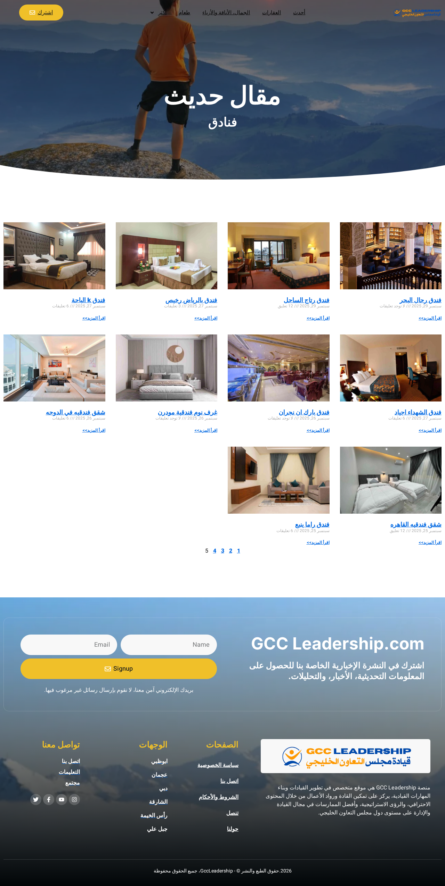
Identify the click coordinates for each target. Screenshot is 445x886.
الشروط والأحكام (218, 797)
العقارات (271, 12)
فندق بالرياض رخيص (191, 300)
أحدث (299, 12)
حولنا (232, 829)
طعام (184, 12)
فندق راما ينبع (312, 524)
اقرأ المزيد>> (430, 318)
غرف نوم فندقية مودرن (187, 412)
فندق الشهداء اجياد (418, 412)
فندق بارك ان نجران (304, 412)
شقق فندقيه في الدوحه (75, 412)
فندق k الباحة (88, 300)
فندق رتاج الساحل (307, 300)
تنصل (232, 813)
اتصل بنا (229, 781)
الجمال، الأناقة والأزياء (226, 12)
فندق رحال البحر (421, 300)
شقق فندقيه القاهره (416, 524)
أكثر (162, 12)
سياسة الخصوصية (217, 765)
